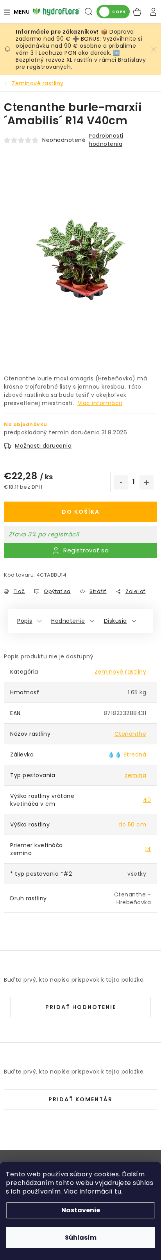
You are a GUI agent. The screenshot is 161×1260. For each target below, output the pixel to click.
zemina (135, 775)
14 (148, 849)
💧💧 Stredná (127, 754)
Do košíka (81, 512)
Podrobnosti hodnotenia (106, 140)
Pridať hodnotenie (80, 1007)
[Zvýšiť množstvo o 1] (147, 482)
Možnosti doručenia (43, 446)
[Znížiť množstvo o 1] (121, 482)
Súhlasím (81, 1237)
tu (117, 1191)
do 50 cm (132, 824)
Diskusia (115, 621)
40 (147, 800)
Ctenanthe (130, 734)
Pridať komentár (80, 1099)
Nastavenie (80, 1210)
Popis (24, 621)
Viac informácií (100, 403)
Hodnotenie (68, 621)
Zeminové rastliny (121, 672)
